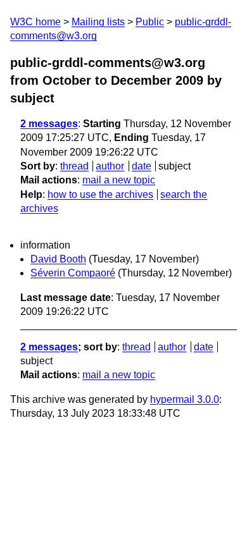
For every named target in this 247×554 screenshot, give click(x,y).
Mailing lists (98, 21)
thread (74, 166)
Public (150, 21)
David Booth (58, 259)
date (141, 166)
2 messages (49, 123)
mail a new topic (118, 180)
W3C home (35, 21)
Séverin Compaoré (72, 273)
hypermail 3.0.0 (184, 399)
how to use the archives (100, 194)
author (110, 166)
